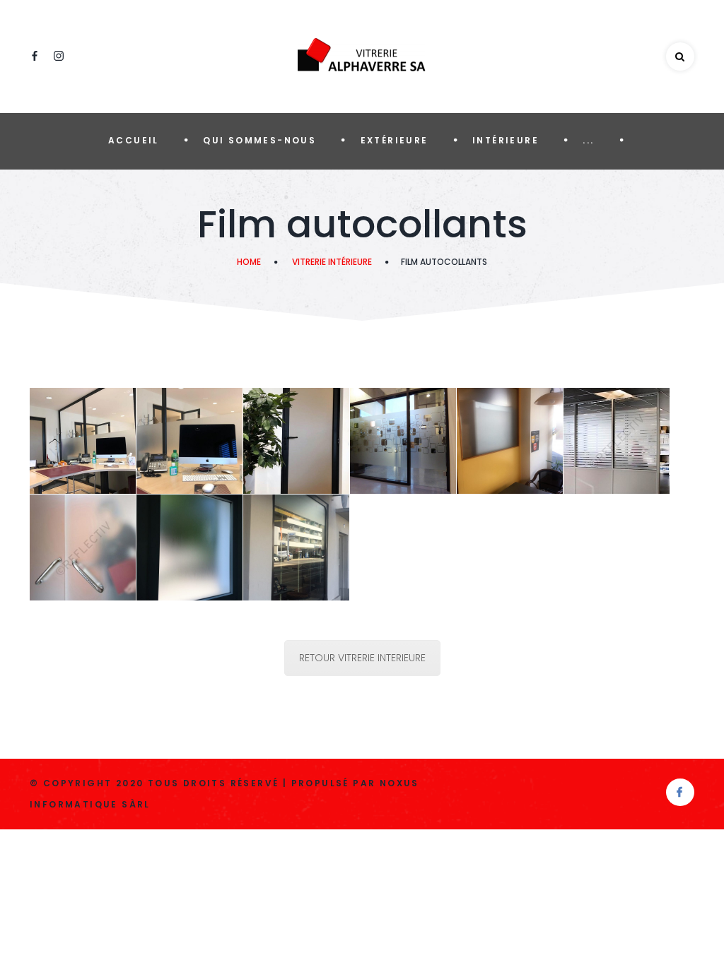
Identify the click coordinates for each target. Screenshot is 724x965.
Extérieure (394, 140)
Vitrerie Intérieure (332, 262)
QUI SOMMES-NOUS (259, 140)
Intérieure (505, 140)
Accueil (133, 140)
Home (249, 262)
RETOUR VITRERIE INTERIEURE (362, 658)
